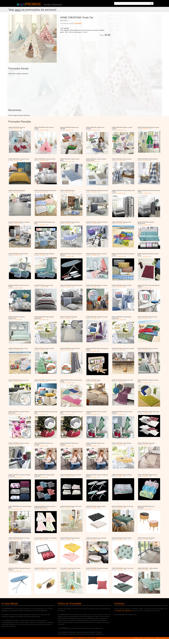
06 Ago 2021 (145, 476)
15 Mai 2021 (145, 444)
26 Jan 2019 (16, 192)
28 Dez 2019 (16, 288)
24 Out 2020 (145, 382)
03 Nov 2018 (120, 130)
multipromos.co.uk (160, 638)
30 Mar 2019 (42, 225)
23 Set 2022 (94, 569)
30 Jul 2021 (119, 476)
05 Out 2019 (145, 256)
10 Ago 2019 (68, 256)
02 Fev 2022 (16, 539)
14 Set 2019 (94, 255)
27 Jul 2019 (16, 255)
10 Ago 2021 (42, 130)
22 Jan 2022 (145, 509)
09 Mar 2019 (68, 192)
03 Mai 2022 (94, 539)
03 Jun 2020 (94, 318)
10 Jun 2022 (145, 539)
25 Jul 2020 (94, 351)
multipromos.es (149, 638)
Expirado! (78, 23)
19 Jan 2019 (68, 161)
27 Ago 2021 (16, 509)
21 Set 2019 (119, 256)
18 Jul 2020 (42, 349)
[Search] (151, 3)
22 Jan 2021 (42, 446)
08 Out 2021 (68, 507)
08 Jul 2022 (16, 571)
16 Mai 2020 (68, 318)
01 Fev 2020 (94, 130)
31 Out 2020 (16, 414)
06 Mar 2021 (94, 446)
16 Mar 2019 (94, 192)
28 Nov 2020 (94, 414)
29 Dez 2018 (68, 130)
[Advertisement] (134, 28)
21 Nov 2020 (42, 414)
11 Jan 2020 (42, 286)
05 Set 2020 (16, 381)
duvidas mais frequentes (123, 611)
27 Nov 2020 (120, 414)
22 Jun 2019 (16, 128)
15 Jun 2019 (119, 223)
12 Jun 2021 (42, 477)
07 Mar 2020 (16, 319)
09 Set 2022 (68, 569)
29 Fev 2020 (145, 288)
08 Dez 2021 (120, 507)
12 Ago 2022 (42, 569)
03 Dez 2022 (120, 569)
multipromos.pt (138, 638)
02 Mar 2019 (42, 192)
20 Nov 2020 (68, 414)
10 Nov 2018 (16, 160)
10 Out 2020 (68, 382)
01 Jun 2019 (94, 223)
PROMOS (33, 3)
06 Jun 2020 (119, 319)
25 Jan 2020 (68, 286)
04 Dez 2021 (94, 507)
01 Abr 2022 (68, 539)
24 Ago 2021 (42, 509)
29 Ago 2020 (145, 349)
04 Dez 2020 (145, 413)
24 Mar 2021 (120, 444)
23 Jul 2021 (94, 477)
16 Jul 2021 (68, 476)
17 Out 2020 (119, 381)
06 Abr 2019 (68, 223)
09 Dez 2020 (16, 444)
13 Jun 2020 (16, 349)
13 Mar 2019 (120, 193)
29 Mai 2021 (16, 477)
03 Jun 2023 (145, 569)
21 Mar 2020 (42, 319)
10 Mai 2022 (119, 539)
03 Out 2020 (42, 381)
